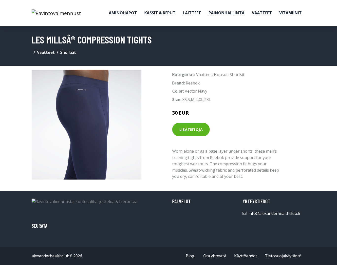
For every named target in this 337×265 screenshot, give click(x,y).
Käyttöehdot (245, 256)
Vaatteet (262, 13)
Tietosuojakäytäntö (283, 256)
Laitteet (192, 13)
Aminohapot (123, 13)
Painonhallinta (226, 13)
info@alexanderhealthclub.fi (274, 213)
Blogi (190, 256)
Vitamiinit (290, 13)
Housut (221, 74)
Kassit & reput (159, 13)
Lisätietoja (191, 129)
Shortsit (68, 52)
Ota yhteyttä (214, 256)
